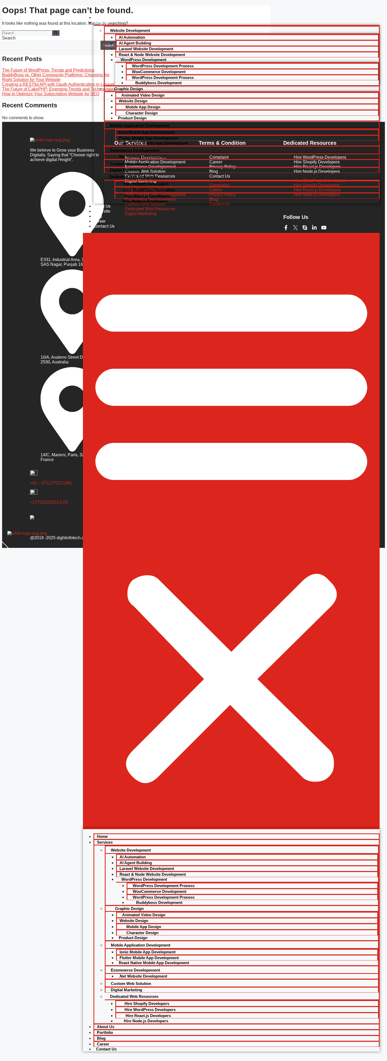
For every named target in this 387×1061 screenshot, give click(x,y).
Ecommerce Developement (134, 150)
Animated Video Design (143, 95)
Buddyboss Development (158, 83)
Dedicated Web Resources (133, 176)
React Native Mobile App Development (153, 143)
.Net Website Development (142, 156)
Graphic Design (128, 89)
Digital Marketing (125, 170)
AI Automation (132, 37)
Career (99, 221)
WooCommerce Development (159, 71)
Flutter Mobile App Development (148, 138)
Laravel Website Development (146, 49)
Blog (97, 216)
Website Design (133, 101)
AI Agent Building (135, 43)
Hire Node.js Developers (145, 201)
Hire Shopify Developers (146, 184)
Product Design (132, 118)
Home (99, 17)
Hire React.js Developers (147, 196)
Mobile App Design (142, 107)
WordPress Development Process (163, 66)
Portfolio (101, 211)
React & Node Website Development (152, 54)
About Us (102, 206)
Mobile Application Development (140, 125)
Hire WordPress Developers (149, 190)
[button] (231, 530)
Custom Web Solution (130, 164)
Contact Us (104, 226)
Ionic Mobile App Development (147, 132)
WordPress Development (143, 59)
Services (101, 22)
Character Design (141, 113)
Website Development (130, 30)
